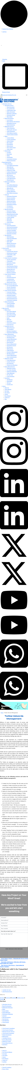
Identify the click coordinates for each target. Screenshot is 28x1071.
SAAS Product (10, 222)
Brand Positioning (11, 124)
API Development (11, 340)
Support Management (12, 355)
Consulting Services (9, 326)
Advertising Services (7, 103)
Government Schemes (12, 159)
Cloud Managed (10, 305)
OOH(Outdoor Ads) (11, 110)
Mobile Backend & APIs (12, 214)
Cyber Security (5, 248)
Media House (8, 309)
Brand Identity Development (13, 121)
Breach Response (11, 270)
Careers (6, 394)
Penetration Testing (11, 262)
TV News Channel (11, 316)
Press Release (10, 144)
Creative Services (11, 361)
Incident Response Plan (12, 267)
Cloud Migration (10, 306)
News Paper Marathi (11, 311)
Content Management (12, 215)
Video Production (11, 128)
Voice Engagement (11, 245)
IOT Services (10, 347)
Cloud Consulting (11, 303)
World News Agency (11, 322)
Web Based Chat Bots (12, 232)
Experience (7, 378)
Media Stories (10, 146)
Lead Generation (10, 376)
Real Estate (9, 154)
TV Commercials (11, 108)
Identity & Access (11, 280)
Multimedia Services (9, 126)
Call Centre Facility (11, 246)
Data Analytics (10, 342)
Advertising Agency (9, 105)
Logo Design (10, 120)
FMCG (8, 155)
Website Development (12, 228)
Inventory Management (12, 352)
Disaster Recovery (11, 269)
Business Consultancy (12, 331)
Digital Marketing (8, 163)
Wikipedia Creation (11, 368)
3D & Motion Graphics (12, 133)
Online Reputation (11, 176)
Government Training (12, 293)
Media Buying (10, 167)
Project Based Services (10, 366)
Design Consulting (11, 197)
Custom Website (10, 217)
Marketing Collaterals (12, 113)
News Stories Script (11, 147)
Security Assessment (11, 259)
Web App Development (12, 227)
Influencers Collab (11, 170)
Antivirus (9, 275)
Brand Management (6, 162)
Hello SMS (9, 241)
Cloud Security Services (12, 251)
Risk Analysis (10, 264)
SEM (8, 183)
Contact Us (7, 397)
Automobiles (10, 157)
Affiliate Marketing (11, 191)
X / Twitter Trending (11, 369)
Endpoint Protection (11, 288)
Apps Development (11, 225)
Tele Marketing (8, 235)
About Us (7, 387)
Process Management (11, 344)
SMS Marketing (10, 236)
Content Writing (10, 137)
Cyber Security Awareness (10, 290)
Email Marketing (10, 168)
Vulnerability (10, 261)
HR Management (11, 353)
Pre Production (10, 363)
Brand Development (9, 118)
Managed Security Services (11, 283)
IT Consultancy (10, 329)
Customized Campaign (12, 300)
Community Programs (12, 296)
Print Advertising (10, 107)
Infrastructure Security (12, 253)
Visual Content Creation (12, 134)
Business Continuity (11, 272)
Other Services (5, 308)
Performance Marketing (10, 181)
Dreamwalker (8, 150)
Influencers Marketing (12, 371)
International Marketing (12, 332)
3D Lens (9, 382)
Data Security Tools (11, 282)
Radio (8, 318)
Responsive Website (11, 202)
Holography (9, 381)
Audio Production (11, 131)
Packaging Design (11, 115)
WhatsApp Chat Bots (11, 233)
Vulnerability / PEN (11, 254)
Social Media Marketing (12, 184)
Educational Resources (12, 298)
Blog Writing (10, 142)
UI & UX (7, 194)
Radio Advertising (11, 111)
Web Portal (9, 220)
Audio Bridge (10, 240)
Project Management (9, 334)
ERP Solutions (10, 348)
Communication (10, 279)
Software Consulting (11, 230)
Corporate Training (11, 292)
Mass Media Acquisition (12, 193)
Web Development (9, 209)
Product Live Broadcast (12, 365)
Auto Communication (12, 357)
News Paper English (11, 314)
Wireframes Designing (12, 196)
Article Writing (10, 141)
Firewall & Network (11, 277)
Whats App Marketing (12, 238)
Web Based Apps (11, 337)
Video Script (9, 149)
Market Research (10, 327)
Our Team (7, 391)
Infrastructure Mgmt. (11, 335)
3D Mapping (10, 379)
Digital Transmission (9, 301)
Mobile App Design (11, 201)
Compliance (9, 256)
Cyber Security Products (10, 274)
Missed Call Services (11, 243)
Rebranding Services (11, 123)
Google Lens (10, 384)
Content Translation (11, 139)
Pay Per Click (10, 374)
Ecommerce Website (11, 212)
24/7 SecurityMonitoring (12, 285)
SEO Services (10, 175)
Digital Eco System (9, 358)
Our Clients (7, 392)
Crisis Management (11, 178)
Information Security (11, 345)
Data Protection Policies (12, 266)
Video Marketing (10, 373)
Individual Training (11, 295)
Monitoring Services (11, 173)
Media (6, 136)
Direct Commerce (11, 189)
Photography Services (12, 129)
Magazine (9, 319)
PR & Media (9, 116)
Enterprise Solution (11, 210)
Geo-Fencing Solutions (12, 186)
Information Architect (12, 204)
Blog (6, 399)
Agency (4, 386)
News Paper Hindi (11, 313)
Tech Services (8, 223)
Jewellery (9, 152)
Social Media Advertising (12, 165)
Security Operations (11, 287)
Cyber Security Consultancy (11, 257)
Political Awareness (11, 160)
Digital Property (10, 180)
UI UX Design (10, 207)
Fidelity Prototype (11, 199)
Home (2, 712)
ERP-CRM (9, 219)
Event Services (10, 324)
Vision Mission (8, 389)
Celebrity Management (12, 172)
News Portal (9, 321)
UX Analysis (10, 206)
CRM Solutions (10, 350)
